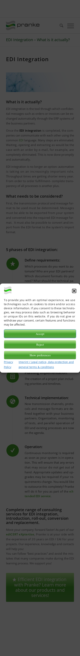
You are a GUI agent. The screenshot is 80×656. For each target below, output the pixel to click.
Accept (40, 334)
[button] (74, 291)
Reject (40, 344)
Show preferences (40, 355)
